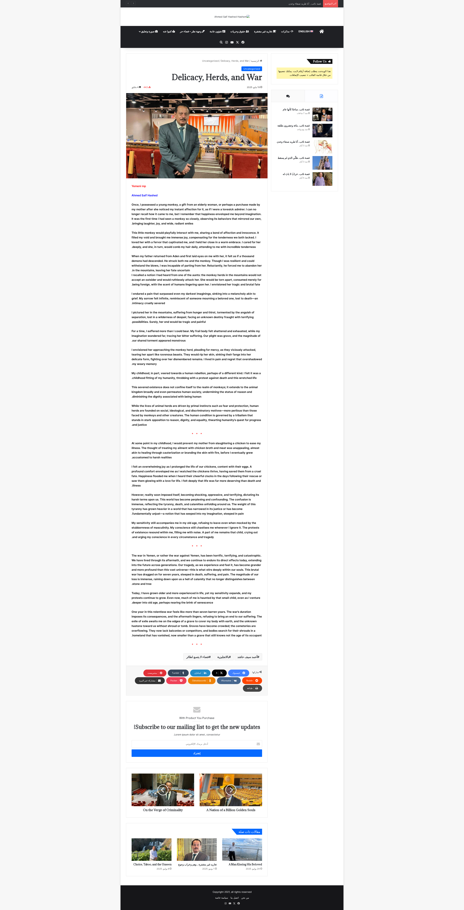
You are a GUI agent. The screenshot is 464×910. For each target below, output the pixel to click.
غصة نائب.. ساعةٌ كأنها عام (296, 109)
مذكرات (285, 31)
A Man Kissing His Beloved (245, 864)
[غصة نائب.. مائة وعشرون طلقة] (322, 130)
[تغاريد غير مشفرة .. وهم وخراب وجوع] (197, 849)
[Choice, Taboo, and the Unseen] (151, 849)
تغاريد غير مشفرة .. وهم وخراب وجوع (197, 864)
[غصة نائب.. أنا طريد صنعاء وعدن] (322, 147)
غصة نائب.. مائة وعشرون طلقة (293, 125)
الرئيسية (255, 60)
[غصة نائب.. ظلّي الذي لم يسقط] (322, 163)
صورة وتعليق (148, 31)
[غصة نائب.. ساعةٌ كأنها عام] (322, 114)
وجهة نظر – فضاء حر (191, 31)
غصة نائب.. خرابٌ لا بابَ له (296, 174)
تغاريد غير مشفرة (263, 31)
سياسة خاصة (221, 897)
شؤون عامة (216, 31)
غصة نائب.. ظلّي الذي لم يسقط (305, 3)
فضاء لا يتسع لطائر (197, 657)
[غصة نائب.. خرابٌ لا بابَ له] (322, 179)
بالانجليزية (223, 657)
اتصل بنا (235, 897)
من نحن (245, 897)
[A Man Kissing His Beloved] (242, 849)
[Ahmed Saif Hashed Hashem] (232, 17)
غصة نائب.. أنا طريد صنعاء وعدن (293, 141)
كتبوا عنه (167, 31)
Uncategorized (210, 60)
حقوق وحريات (238, 31)
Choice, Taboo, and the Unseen (152, 864)
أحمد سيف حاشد (247, 657)
